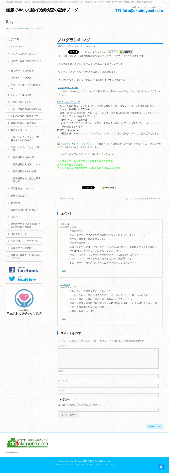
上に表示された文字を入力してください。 (80, 404)
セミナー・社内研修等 (22, 71)
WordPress (70, 464)
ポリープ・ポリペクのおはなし (26, 86)
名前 (61, 371)
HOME (8, 28)
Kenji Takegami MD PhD (81, 461)
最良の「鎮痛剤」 (66, 198)
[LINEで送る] (126, 52)
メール (62, 381)
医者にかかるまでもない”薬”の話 (25, 149)
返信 (64, 271)
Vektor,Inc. (100, 464)
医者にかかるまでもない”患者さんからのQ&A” (25, 139)
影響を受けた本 (19, 195)
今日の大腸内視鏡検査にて (24, 116)
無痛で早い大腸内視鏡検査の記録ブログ (42, 10)
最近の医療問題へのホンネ (24, 210)
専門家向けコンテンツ (22, 188)
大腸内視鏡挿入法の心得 (23, 171)
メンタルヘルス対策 (21, 95)
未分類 (14, 217)
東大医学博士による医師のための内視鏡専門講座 (26, 225)
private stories (23, 28)
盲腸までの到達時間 (21, 248)
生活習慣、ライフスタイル (24, 241)
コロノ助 (65, 284)
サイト (61, 390)
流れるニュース (19, 234)
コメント (62, 345)
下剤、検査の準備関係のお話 (26, 109)
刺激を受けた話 (19, 130)
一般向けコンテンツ (21, 102)
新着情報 (15, 202)
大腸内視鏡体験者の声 (22, 157)
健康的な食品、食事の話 (23, 123)
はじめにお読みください (23, 53)
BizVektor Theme (84, 464)
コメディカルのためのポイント (26, 62)
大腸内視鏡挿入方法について (26, 164)
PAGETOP (154, 426)
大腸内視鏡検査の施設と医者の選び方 (26, 180)
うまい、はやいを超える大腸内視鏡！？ (144, 198)
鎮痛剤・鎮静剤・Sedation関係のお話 (25, 256)
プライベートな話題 (21, 78)
